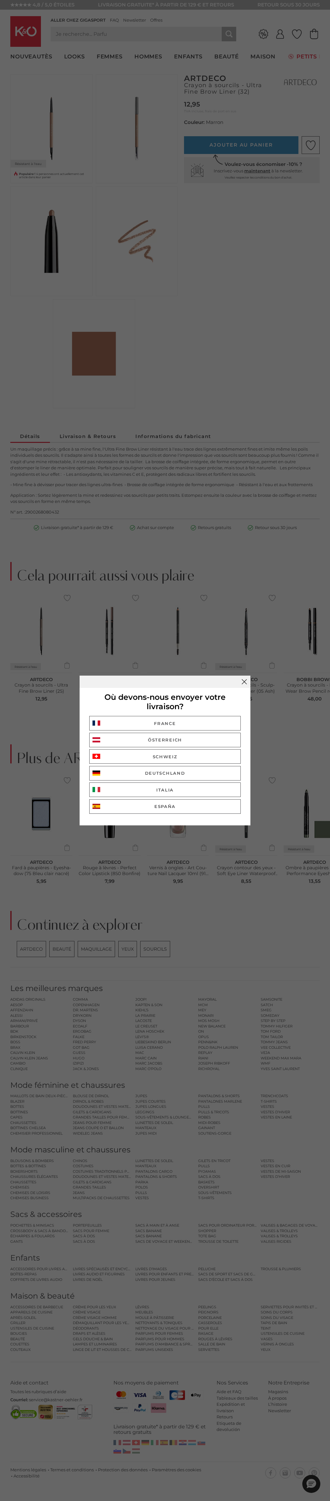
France (165, 723)
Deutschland (165, 773)
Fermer (244, 682)
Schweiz (165, 756)
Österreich (165, 739)
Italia (165, 789)
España (165, 806)
